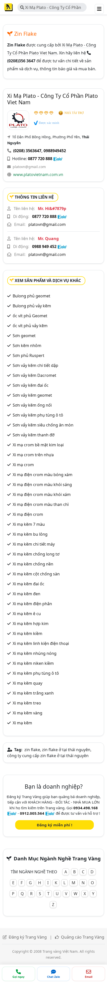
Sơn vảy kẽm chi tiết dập (35, 365)
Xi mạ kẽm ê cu (27, 613)
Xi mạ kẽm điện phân (32, 603)
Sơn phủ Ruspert (28, 355)
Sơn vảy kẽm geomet (32, 395)
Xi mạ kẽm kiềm (27, 633)
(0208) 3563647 (27, 150)
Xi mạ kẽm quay (27, 683)
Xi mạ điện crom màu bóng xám (42, 474)
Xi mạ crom (23, 464)
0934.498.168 (85, 807)
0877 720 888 (40, 158)
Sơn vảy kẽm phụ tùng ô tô (38, 415)
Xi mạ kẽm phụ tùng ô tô (36, 673)
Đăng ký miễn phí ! (54, 824)
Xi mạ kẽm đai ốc (28, 584)
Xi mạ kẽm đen (26, 594)
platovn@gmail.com (29, 166)
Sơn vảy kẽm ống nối (32, 405)
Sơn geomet (24, 335)
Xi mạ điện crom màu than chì (41, 504)
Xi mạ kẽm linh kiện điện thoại (41, 643)
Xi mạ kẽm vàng (27, 713)
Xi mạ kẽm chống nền (33, 564)
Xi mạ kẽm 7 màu (29, 524)
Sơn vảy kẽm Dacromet (34, 375)
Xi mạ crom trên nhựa (33, 454)
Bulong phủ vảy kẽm (32, 306)
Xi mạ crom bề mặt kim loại (38, 445)
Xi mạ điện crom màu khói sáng (42, 484)
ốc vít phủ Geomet (30, 315)
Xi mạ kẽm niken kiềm (33, 663)
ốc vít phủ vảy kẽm (30, 325)
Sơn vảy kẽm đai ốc (31, 385)
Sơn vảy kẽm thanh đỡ (33, 435)
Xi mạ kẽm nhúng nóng (34, 653)
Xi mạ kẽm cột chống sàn (36, 574)
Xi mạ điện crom (28, 514)
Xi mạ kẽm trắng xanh (33, 693)
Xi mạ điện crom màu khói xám (42, 494)
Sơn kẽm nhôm (27, 345)
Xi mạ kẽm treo (27, 703)
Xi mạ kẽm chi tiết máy (34, 544)
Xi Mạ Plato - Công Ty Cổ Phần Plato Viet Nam (50, 8)
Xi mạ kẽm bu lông (30, 534)
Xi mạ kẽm (22, 723)
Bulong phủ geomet (31, 296)
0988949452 (55, 150)
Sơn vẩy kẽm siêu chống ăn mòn (43, 425)
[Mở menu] (99, 9)
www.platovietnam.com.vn (38, 174)
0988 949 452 (44, 246)
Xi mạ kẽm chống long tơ (36, 554)
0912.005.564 (32, 813)
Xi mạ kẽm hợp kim (31, 623)
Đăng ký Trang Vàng (28, 937)
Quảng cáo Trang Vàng (82, 937)
